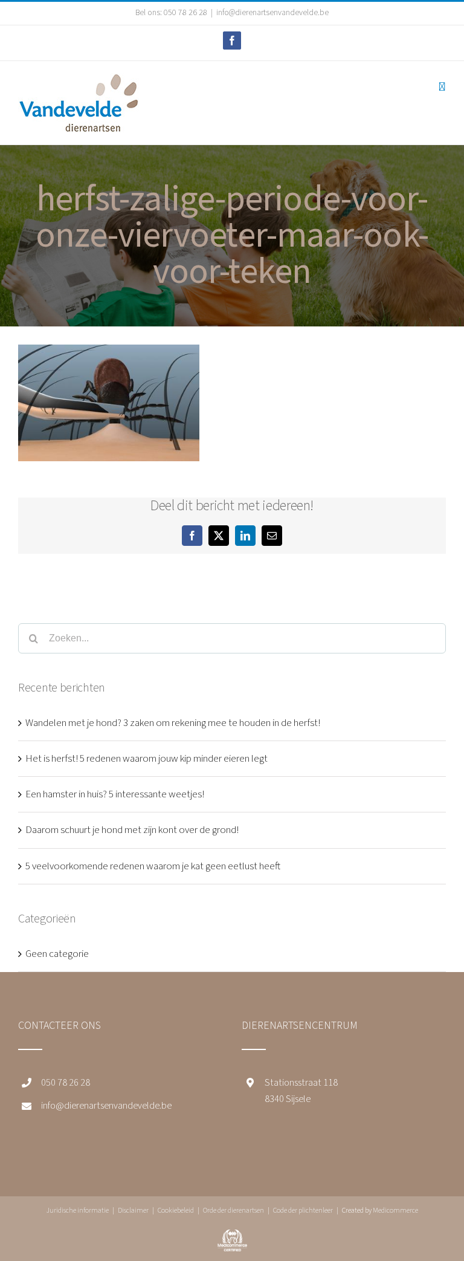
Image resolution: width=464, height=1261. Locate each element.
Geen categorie (57, 954)
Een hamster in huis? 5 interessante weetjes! (114, 794)
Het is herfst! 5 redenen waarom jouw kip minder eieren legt (146, 758)
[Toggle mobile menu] (442, 86)
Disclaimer (133, 1210)
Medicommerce (395, 1210)
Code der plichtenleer (303, 1210)
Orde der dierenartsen (233, 1210)
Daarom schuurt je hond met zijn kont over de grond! (132, 830)
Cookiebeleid (176, 1210)
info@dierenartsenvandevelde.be (272, 13)
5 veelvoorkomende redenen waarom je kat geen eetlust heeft (152, 866)
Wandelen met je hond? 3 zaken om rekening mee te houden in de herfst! (172, 723)
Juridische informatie (77, 1210)
